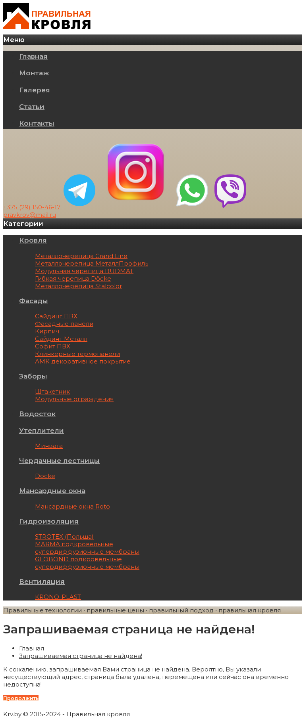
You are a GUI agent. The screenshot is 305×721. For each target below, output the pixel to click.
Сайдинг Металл (61, 338)
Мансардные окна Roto (72, 506)
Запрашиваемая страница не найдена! (80, 656)
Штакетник (52, 391)
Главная (31, 648)
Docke (45, 476)
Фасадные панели (64, 323)
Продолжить (21, 698)
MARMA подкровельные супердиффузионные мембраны (87, 547)
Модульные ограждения (74, 399)
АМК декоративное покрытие (83, 361)
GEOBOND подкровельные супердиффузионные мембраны (87, 562)
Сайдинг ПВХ (56, 316)
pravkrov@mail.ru (29, 214)
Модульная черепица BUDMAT (84, 271)
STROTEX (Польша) (64, 536)
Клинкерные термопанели (77, 354)
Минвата (49, 445)
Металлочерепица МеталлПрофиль (91, 263)
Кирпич (47, 331)
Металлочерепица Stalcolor (78, 286)
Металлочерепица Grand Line (81, 256)
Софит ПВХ (52, 346)
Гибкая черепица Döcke (73, 278)
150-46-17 (31, 207)
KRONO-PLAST (58, 597)
